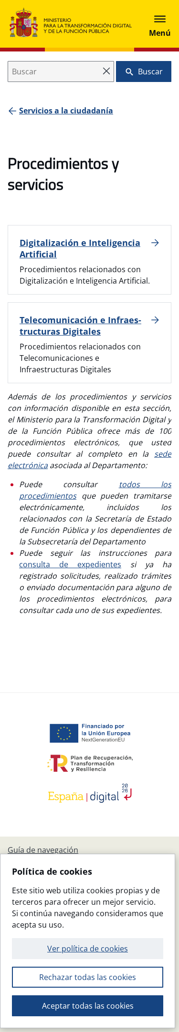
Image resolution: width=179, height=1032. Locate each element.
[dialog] (87, 941)
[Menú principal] (159, 23)
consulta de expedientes (70, 564)
